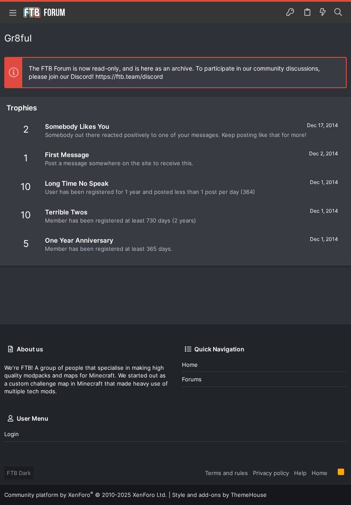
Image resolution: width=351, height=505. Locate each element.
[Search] (338, 12)
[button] (12, 12)
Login (11, 434)
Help (300, 472)
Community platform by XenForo (85, 494)
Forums (192, 379)
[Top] (332, 472)
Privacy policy (271, 472)
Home (190, 364)
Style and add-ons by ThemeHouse (219, 494)
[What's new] (322, 12)
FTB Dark (19, 472)
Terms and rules (226, 472)
